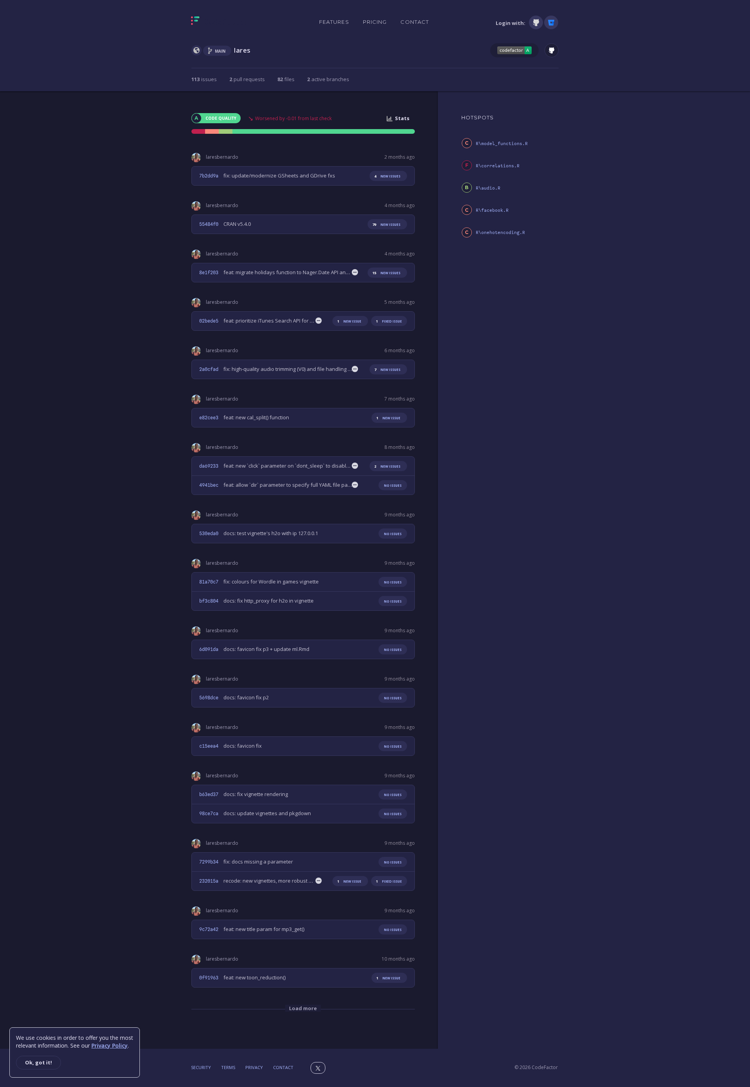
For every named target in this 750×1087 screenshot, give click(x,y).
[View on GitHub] (552, 50)
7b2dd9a (208, 176)
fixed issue (389, 321)
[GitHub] (536, 22)
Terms (228, 1067)
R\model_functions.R (502, 144)
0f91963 (208, 978)
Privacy (254, 1067)
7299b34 (208, 862)
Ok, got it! (38, 1062)
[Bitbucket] (551, 22)
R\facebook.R (492, 210)
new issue (349, 321)
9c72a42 (208, 929)
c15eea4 (208, 746)
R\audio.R (488, 188)
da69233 (208, 466)
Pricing (375, 22)
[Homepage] (219, 22)
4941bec (208, 485)
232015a (208, 881)
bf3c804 (208, 601)
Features (334, 22)
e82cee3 (208, 418)
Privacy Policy (109, 1045)
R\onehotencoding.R (500, 233)
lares (242, 50)
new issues (387, 176)
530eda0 (208, 533)
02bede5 (208, 321)
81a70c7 (208, 582)
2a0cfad (208, 369)
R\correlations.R (498, 166)
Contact (414, 22)
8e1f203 (208, 273)
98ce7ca (208, 813)
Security (201, 1067)
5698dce (208, 698)
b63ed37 (208, 794)
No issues (393, 485)
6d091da (208, 649)
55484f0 (208, 224)
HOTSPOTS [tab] (477, 117)
